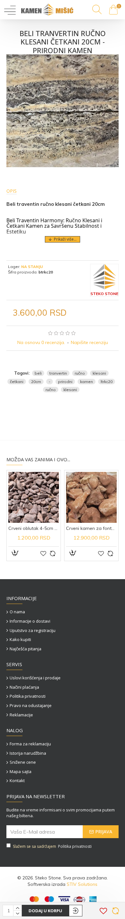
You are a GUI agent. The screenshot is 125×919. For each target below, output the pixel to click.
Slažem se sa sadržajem (52, 846)
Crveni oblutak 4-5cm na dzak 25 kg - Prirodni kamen (33, 528)
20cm (36, 381)
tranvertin (58, 373)
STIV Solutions (82, 884)
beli (38, 373)
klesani (99, 373)
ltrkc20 (107, 381)
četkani (16, 381)
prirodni (65, 381)
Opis (11, 191)
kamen (86, 381)
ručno (80, 373)
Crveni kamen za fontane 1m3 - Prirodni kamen (91, 528)
